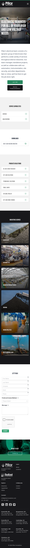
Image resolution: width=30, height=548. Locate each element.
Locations (18, 469)
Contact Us (15, 453)
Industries (4, 486)
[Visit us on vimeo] (14, 504)
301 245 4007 (4, 500)
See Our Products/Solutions (15, 87)
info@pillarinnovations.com (8, 498)
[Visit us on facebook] (10, 504)
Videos (3, 490)
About (17, 467)
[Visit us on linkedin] (6, 504)
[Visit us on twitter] (2, 504)
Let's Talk (15, 82)
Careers (18, 486)
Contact (18, 488)
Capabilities (4, 488)
